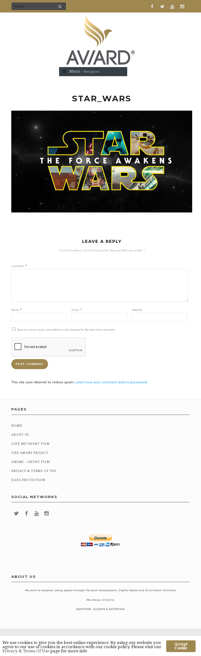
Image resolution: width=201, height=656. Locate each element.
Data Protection (28, 480)
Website (137, 310)
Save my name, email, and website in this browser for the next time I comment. (66, 329)
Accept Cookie (181, 646)
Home (16, 425)
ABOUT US (20, 434)
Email (77, 310)
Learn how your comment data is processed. (111, 382)
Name (16, 310)
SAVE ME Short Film (30, 443)
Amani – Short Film (30, 462)
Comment (19, 266)
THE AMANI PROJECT (30, 453)
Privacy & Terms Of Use (33, 471)
